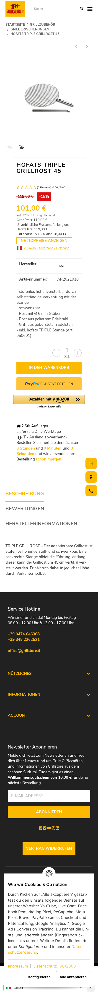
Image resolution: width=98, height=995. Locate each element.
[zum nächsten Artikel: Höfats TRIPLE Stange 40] (87, 46)
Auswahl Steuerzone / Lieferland (46, 248)
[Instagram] (53, 828)
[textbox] (43, 988)
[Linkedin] (57, 828)
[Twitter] (44, 828)
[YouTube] (49, 828)
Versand (49, 215)
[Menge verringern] (56, 353)
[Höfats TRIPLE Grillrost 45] (49, 95)
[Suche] (81, 8)
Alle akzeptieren (73, 977)
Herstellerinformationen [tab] (41, 523)
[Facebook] (40, 828)
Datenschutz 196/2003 (55, 966)
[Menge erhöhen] (78, 353)
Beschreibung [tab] (24, 493)
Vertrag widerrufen (49, 848)
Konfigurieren (39, 977)
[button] (49, 187)
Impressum (18, 966)
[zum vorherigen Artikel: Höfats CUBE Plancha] (76, 46)
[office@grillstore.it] (90, 463)
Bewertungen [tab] (24, 508)
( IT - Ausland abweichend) (41, 437)
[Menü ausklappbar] (90, 9)
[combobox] (43, 988)
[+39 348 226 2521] (90, 490)
